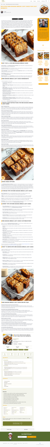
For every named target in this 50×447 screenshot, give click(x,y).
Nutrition (25, 355)
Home (31, 1)
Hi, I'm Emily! (11, 443)
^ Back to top (5, 443)
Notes (31, 355)
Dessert (4, 4)
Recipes (35, 1)
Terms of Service (25, 443)
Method (18, 355)
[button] (13, 338)
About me (38, 1)
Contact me (43, 1)
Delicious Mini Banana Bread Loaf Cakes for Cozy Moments (12, 4)
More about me (43, 39)
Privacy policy (20, 443)
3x (30, 357)
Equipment (11, 355)
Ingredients (4, 355)
